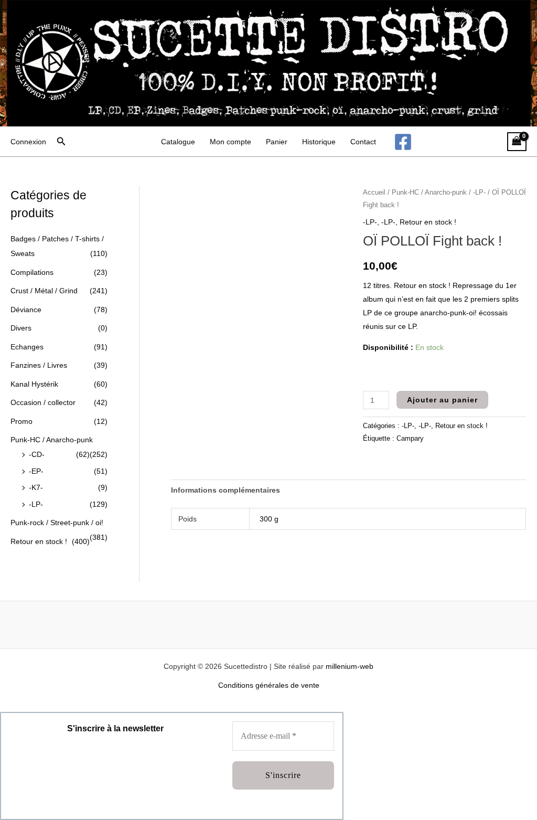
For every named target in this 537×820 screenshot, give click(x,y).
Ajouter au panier (442, 400)
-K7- (36, 487)
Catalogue (178, 141)
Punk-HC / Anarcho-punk (51, 439)
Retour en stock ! (38, 541)
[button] (61, 141)
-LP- (36, 504)
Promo (21, 421)
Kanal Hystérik (34, 384)
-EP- (36, 471)
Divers (20, 328)
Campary (410, 438)
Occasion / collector (43, 402)
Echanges (27, 347)
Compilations (31, 272)
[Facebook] (403, 142)
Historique (319, 141)
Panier (276, 141)
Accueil (374, 192)
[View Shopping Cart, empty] (517, 142)
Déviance (25, 309)
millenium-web (349, 666)
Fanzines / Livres (38, 365)
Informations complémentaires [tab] (225, 490)
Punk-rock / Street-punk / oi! (56, 522)
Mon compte (230, 141)
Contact (363, 141)
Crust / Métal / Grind (44, 290)
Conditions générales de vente (268, 685)
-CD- (37, 454)
